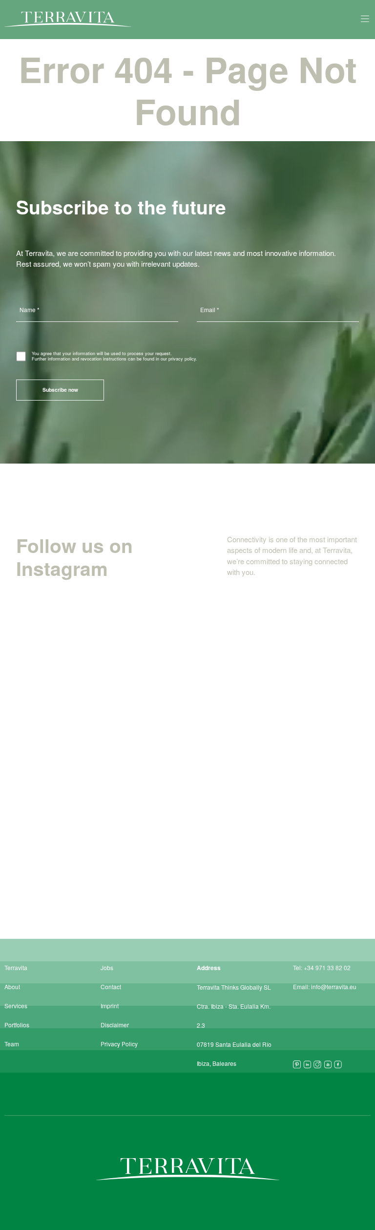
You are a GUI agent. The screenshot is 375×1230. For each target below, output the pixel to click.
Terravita (15, 967)
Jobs (107, 967)
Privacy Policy (119, 1043)
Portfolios (16, 1024)
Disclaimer (115, 1024)
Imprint (110, 1005)
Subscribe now (60, 389)
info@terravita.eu (333, 986)
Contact (111, 986)
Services (15, 1005)
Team (11, 1043)
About (12, 986)
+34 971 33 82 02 (327, 967)
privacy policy (182, 359)
